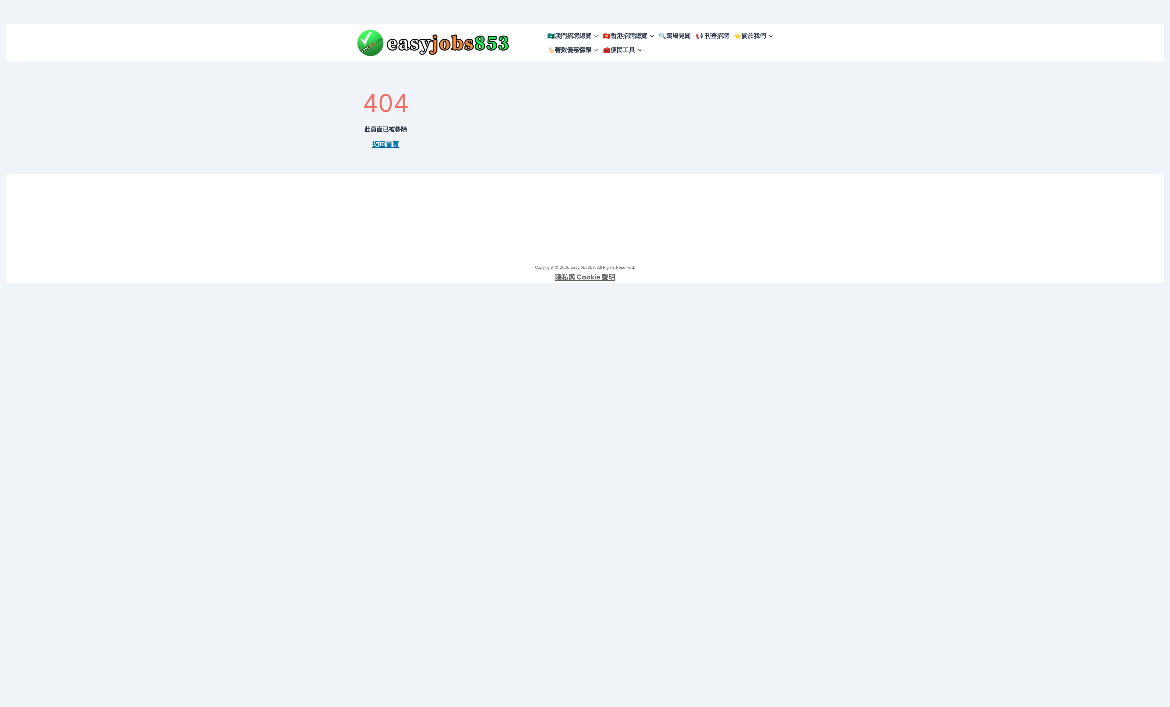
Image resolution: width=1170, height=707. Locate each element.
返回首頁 (385, 144)
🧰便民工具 (619, 50)
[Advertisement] (585, 216)
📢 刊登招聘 (712, 36)
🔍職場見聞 (675, 36)
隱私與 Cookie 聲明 (585, 277)
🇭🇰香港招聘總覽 (625, 36)
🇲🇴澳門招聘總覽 (569, 36)
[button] (594, 36)
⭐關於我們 (750, 36)
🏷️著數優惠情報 (569, 50)
